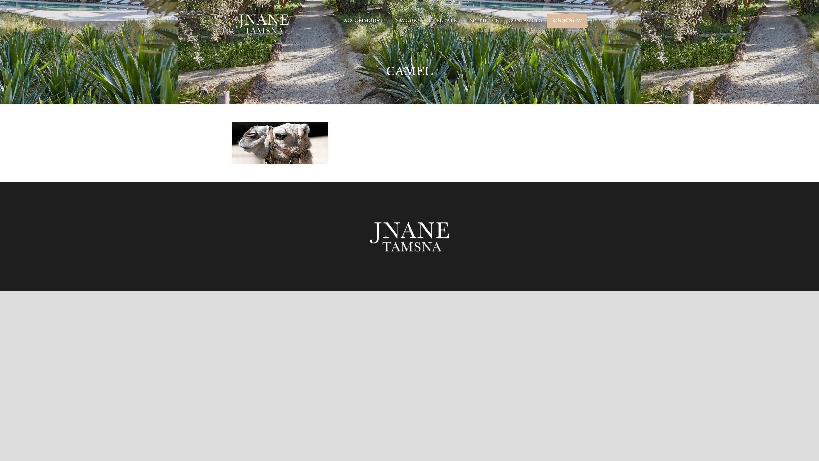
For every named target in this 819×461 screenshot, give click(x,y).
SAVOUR (406, 20)
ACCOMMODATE (365, 20)
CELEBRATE (441, 20)
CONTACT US (525, 20)
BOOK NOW (567, 21)
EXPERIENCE (482, 20)
